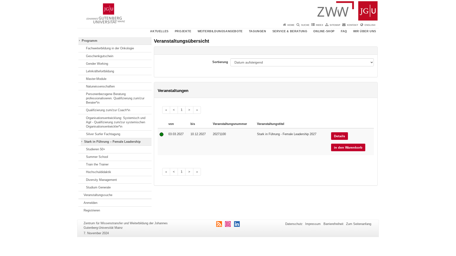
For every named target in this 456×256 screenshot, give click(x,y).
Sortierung (220, 62)
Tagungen (257, 31)
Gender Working (97, 63)
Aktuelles (159, 31)
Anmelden (90, 203)
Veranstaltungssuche (98, 195)
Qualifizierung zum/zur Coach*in (108, 110)
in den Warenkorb (348, 147)
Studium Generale (98, 187)
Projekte (183, 31)
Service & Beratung (289, 31)
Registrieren (92, 210)
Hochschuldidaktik (98, 172)
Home (290, 25)
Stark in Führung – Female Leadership (112, 141)
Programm (89, 40)
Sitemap (335, 25)
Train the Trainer (97, 164)
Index (319, 25)
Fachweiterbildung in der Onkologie (110, 48)
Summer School (97, 157)
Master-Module (96, 79)
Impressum (313, 224)
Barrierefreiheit (333, 224)
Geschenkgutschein (99, 56)
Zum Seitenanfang (358, 224)
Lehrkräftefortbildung (100, 71)
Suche (305, 25)
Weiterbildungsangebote (220, 31)
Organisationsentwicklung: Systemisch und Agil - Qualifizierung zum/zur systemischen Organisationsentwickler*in (115, 122)
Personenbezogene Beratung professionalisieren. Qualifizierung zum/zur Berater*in (115, 98)
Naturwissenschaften (100, 86)
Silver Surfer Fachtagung (103, 134)
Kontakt (352, 25)
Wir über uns (364, 31)
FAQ (344, 31)
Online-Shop (324, 31)
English (370, 25)
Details (339, 136)
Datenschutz (294, 224)
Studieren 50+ (95, 149)
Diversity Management (101, 180)
